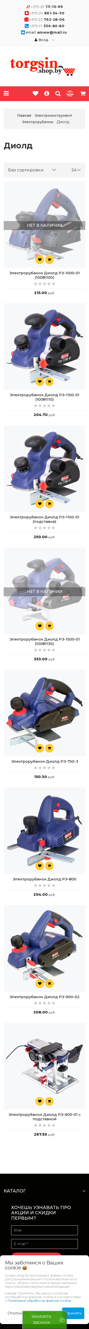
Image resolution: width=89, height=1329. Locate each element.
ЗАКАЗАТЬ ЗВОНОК (41, 1319)
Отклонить (18, 1313)
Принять (73, 1313)
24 (74, 170)
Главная (24, 115)
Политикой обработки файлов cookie (39, 1301)
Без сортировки (26, 170)
